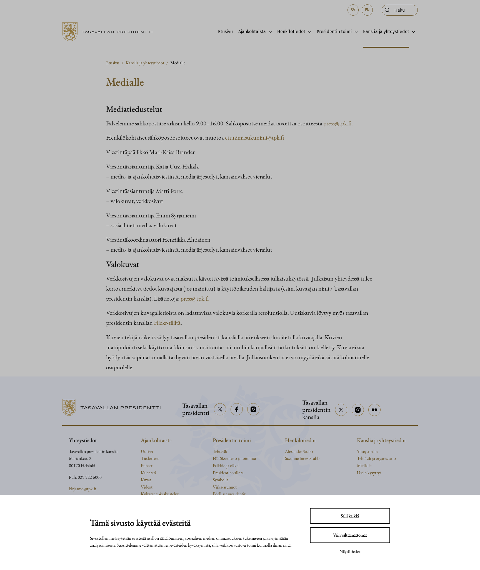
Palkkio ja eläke (225, 466)
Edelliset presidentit (229, 494)
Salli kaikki (350, 516)
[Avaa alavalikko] (269, 32)
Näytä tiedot (350, 551)
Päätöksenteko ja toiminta (234, 458)
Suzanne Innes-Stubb (302, 458)
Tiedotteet (150, 458)
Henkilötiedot (291, 31)
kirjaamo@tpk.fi (82, 489)
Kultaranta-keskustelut (160, 494)
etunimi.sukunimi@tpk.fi (254, 137)
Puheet (146, 466)
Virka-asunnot (225, 487)
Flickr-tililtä (167, 322)
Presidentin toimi (334, 31)
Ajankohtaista (252, 31)
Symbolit (220, 480)
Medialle (364, 466)
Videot (146, 487)
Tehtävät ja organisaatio (376, 458)
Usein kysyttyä (369, 473)
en (367, 10)
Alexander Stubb (299, 451)
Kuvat (146, 480)
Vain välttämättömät (350, 535)
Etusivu (225, 31)
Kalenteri (148, 473)
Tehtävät (220, 451)
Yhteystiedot (367, 451)
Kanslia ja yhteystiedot (386, 31)
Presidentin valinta (228, 473)
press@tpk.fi (337, 123)
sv (353, 10)
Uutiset (147, 451)
